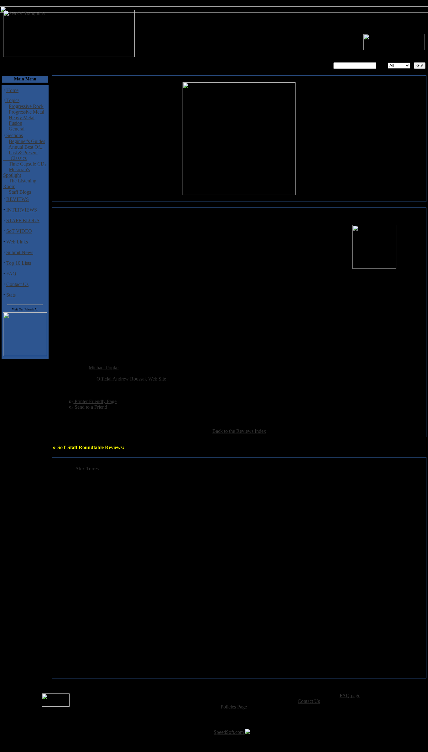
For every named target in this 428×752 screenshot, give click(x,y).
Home (12, 90)
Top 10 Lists (18, 263)
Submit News (19, 252)
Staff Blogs (20, 192)
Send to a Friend (90, 407)
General (16, 128)
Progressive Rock (26, 106)
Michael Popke (103, 367)
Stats (11, 295)
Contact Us (17, 284)
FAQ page (350, 695)
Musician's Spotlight (16, 172)
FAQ (11, 273)
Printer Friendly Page (95, 401)
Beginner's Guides (27, 141)
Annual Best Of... (26, 147)
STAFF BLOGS (22, 220)
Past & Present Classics (20, 155)
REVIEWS (17, 199)
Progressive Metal (26, 112)
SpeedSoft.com (229, 732)
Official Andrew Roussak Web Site (131, 378)
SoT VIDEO (19, 231)
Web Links (17, 241)
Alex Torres (87, 468)
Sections (14, 135)
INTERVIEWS (21, 209)
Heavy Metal (21, 117)
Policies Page (234, 706)
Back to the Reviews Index (239, 431)
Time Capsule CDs (27, 163)
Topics (12, 100)
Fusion (15, 123)
